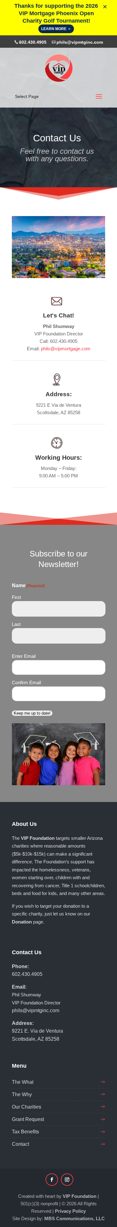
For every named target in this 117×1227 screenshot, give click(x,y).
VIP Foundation (79, 1196)
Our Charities (26, 1107)
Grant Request (28, 1119)
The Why (22, 1094)
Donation (22, 921)
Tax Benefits (25, 1131)
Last (16, 624)
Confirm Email (26, 682)
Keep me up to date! (32, 713)
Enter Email (24, 656)
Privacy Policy (70, 1211)
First (16, 597)
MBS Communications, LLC (74, 1218)
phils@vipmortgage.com (65, 348)
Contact (20, 1144)
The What (22, 1082)
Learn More (53, 29)
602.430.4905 (32, 42)
